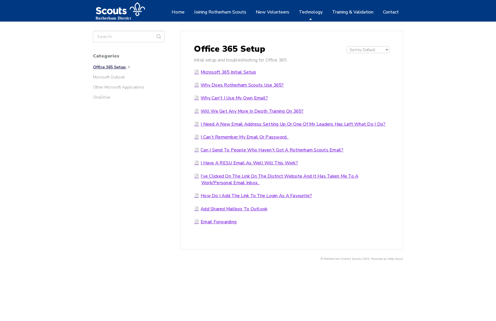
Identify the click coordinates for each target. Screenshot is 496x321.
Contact (391, 12)
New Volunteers (272, 12)
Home (178, 12)
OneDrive (101, 97)
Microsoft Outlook (109, 77)
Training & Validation (352, 12)
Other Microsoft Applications (118, 87)
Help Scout (395, 259)
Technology (311, 12)
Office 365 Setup (110, 67)
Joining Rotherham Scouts (220, 12)
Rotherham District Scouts (342, 259)
